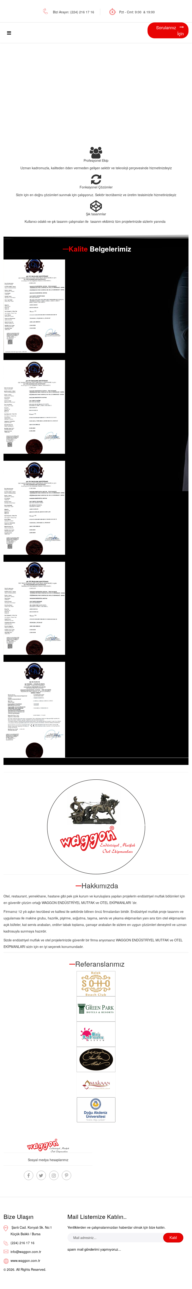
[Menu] (9, 32)
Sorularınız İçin (170, 30)
